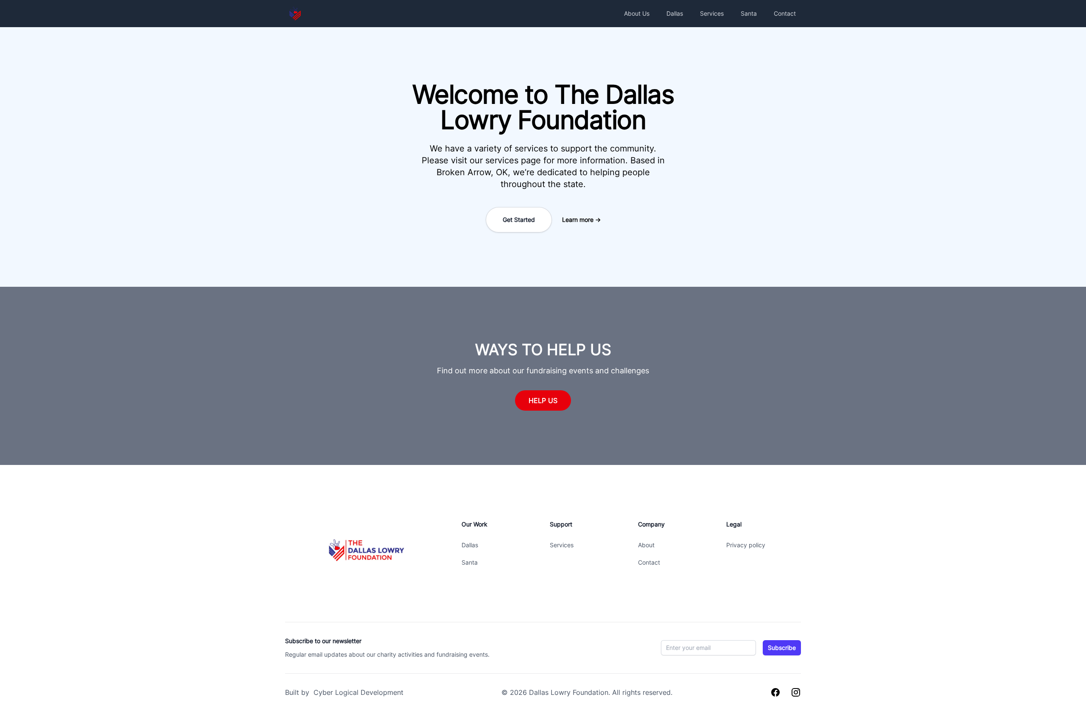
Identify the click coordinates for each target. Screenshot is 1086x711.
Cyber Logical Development (357, 692)
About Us (636, 13)
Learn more (581, 219)
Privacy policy (745, 545)
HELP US (543, 400)
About (646, 545)
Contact (785, 13)
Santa (749, 13)
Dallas (674, 13)
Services (712, 13)
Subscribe (782, 647)
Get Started (519, 219)
